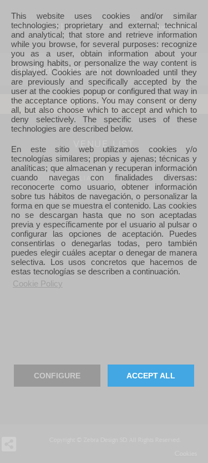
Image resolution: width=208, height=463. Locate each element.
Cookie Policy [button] (38, 283)
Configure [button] (57, 375)
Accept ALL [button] (150, 375)
